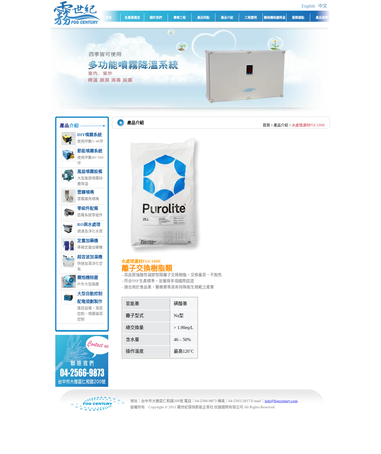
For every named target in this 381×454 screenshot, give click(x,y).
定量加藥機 (87, 240)
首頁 (108, 17)
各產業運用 (132, 17)
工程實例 (251, 17)
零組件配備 (87, 208)
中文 (322, 6)
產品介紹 (227, 17)
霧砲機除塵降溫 (274, 17)
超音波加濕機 (89, 257)
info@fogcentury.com (281, 401)
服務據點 (298, 17)
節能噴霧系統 (89, 151)
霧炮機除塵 (87, 277)
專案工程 (179, 17)
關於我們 (156, 17)
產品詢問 (322, 17)
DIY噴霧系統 (89, 134)
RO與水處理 (88, 224)
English (308, 6)
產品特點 (203, 17)
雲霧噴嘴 (85, 192)
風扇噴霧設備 (89, 171)
